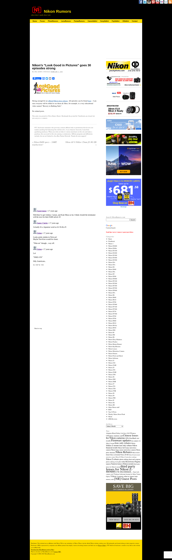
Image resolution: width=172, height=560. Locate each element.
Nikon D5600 (112, 290)
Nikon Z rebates (112, 459)
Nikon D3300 (112, 255)
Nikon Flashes (112, 342)
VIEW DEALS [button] (114, 520)
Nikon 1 (110, 244)
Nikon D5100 (112, 281)
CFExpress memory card (114, 436)
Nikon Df (111, 332)
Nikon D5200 (112, 283)
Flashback (111, 241)
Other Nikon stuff (113, 407)
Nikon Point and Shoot (115, 356)
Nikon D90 (111, 330)
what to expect (129, 476)
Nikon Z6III (112, 381)
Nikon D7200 (112, 309)
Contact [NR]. (57, 552)
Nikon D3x (111, 265)
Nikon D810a (112, 325)
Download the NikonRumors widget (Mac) (42, 549)
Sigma (137, 461)
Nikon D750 (112, 311)
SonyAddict (104, 21)
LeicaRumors (66, 21)
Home (35, 21)
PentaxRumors (79, 21)
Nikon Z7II (111, 388)
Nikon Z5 (111, 367)
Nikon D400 (112, 269)
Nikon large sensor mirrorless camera (123, 450)
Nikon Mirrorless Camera (116, 351)
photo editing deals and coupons (130, 459)
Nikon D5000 (112, 279)
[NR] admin (38, 72)
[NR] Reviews (112, 419)
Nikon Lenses (112, 349)
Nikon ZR (111, 405)
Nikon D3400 (112, 258)
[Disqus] (64, 236)
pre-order (122, 461)
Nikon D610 (112, 300)
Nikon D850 (112, 328)
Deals (110, 239)
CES (128, 433)
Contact (134, 21)
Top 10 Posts (112, 412)
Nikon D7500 (112, 314)
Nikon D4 (111, 267)
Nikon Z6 (111, 377)
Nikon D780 (112, 318)
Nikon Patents (112, 353)
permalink (74, 116)
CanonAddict (92, 21)
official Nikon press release (58, 101)
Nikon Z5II (111, 374)
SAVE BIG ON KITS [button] (131, 520)
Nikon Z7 (111, 384)
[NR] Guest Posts (125, 478)
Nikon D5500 (112, 288)
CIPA (127, 438)
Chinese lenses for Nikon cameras (122, 436)
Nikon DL (111, 337)
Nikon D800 (112, 321)
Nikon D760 (112, 316)
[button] (123, 506)
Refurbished (130, 461)
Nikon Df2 (111, 335)
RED (109, 410)
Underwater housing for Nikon (127, 474)
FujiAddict (115, 21)
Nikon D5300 (112, 286)
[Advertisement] (64, 44)
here (89, 101)
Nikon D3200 (112, 253)
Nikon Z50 (111, 370)
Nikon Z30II (112, 365)
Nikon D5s (111, 293)
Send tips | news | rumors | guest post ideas (119, 232)
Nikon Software (113, 358)
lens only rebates (123, 443)
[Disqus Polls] (64, 177)
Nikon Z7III (112, 391)
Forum (42, 21)
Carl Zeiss (123, 433)
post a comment (42, 118)
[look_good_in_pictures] (47, 96)
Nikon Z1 (111, 360)
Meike (133, 443)
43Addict (126, 21)
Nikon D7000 (112, 304)
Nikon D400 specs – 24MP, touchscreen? (44, 143)
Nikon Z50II (112, 372)
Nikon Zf (111, 400)
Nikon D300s (112, 248)
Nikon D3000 (112, 246)
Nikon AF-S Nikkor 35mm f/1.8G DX (81, 143)
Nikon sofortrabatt (115, 455)
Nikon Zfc (111, 403)
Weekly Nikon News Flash (116, 414)
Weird (110, 417)
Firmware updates (121, 440)
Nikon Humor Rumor (54, 116)
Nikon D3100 (112, 251)
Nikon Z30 (111, 363)
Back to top (38, 328)
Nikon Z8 (111, 393)
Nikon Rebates (123, 452)
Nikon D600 (112, 297)
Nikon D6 (111, 295)
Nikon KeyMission (114, 346)
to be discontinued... (124, 471)
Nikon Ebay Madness (115, 339)
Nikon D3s (111, 262)
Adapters (109, 433)
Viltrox (114, 476)
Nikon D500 (112, 276)
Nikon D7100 (112, 307)
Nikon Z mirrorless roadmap (128, 457)
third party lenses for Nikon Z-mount (120, 468)
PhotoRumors (53, 21)
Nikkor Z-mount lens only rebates (119, 445)
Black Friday (116, 433)
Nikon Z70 (111, 386)
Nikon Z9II (111, 398)
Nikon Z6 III (124, 455)
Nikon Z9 (111, 395)
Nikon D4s (111, 272)
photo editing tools (112, 462)
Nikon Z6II (111, 379)
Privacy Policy (102, 545)
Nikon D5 (111, 274)
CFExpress (132, 433)
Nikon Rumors (57, 11)
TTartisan (116, 474)
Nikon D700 (112, 302)
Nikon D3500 (112, 260)
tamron (108, 464)
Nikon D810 (112, 323)
